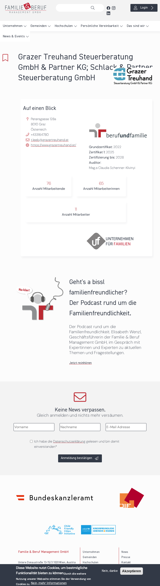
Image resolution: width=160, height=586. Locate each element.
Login (144, 7)
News (124, 552)
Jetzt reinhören (80, 363)
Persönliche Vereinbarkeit (100, 26)
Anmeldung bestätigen (76, 458)
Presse (125, 557)
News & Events (14, 36)
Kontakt (126, 562)
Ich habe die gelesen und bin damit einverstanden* (76, 444)
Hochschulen (64, 26)
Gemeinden (38, 26)
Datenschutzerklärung (69, 441)
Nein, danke (110, 571)
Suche (94, 8)
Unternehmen (13, 26)
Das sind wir (136, 26)
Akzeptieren (131, 571)
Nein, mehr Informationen (49, 583)
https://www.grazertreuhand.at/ (53, 145)
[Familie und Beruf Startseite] (26, 8)
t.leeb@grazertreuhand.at (50, 140)
